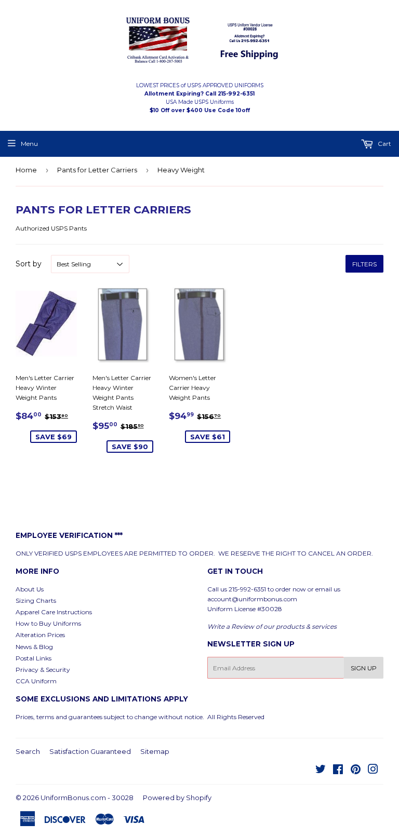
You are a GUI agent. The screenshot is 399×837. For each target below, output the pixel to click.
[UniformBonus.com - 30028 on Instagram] (373, 771)
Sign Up (364, 668)
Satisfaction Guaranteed (90, 751)
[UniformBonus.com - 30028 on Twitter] (320, 771)
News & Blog (34, 647)
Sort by (29, 263)
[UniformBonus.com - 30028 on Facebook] (337, 771)
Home (26, 170)
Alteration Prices (40, 635)
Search (28, 751)
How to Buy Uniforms (48, 623)
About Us (30, 589)
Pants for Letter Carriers (97, 170)
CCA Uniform (36, 681)
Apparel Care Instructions (54, 612)
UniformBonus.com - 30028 (87, 797)
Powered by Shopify (177, 797)
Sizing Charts (36, 600)
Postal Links (33, 658)
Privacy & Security (43, 669)
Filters (364, 264)
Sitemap (154, 751)
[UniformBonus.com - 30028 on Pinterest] (355, 771)
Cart (383, 143)
